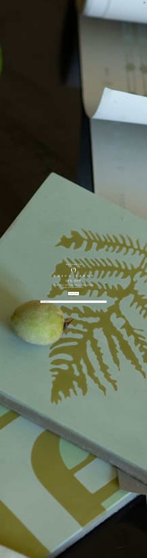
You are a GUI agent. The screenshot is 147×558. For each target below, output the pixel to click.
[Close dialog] (144, 2)
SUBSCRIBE (73, 294)
